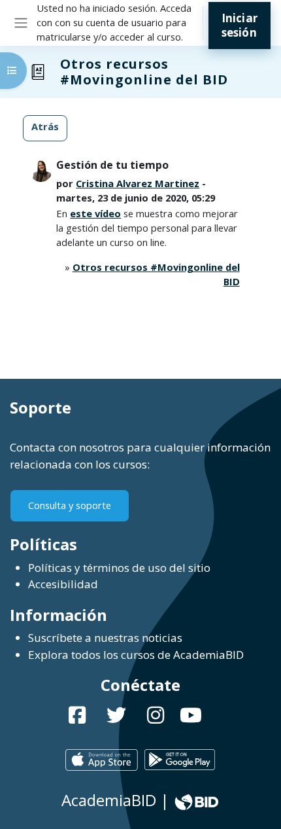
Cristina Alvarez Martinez (137, 183)
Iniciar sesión (239, 25)
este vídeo (95, 213)
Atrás (45, 126)
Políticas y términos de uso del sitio (119, 567)
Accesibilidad (63, 583)
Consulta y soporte (69, 505)
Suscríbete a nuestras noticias (105, 637)
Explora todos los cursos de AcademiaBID (136, 654)
